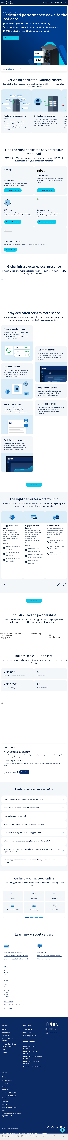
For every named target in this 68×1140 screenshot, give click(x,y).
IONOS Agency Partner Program (30, 1047)
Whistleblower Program (9, 1107)
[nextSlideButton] (64, 917)
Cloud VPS (55, 910)
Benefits (19, 69)
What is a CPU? (41, 952)
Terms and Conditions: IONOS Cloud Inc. (9, 1045)
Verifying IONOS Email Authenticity (9, 1097)
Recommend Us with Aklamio (32, 1067)
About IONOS (6, 1029)
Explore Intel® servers (46, 190)
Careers (4, 1052)
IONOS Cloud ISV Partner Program (31, 1063)
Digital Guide (27, 1032)
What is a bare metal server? (13, 952)
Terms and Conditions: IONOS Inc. (9, 1040)
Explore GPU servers (12, 222)
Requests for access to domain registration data (11, 1115)
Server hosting (34, 910)
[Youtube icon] (57, 1128)
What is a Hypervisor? (44, 959)
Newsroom (5, 1036)
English (47, 3)
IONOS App (5, 1090)
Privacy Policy (6, 1049)
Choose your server (11, 38)
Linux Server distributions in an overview (16, 959)
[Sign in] (65, 3)
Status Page (5, 1104)
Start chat (24, 772)
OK (63, 1136)
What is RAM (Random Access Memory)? (49, 956)
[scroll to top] (63, 69)
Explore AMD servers (12, 190)
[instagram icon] (48, 1128)
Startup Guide (27, 1029)
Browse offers (10, 249)
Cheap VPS (55, 898)
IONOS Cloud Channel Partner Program (32, 1057)
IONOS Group (6, 1032)
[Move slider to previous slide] (59, 585)
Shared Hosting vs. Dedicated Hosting (16, 956)
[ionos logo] (9, 2)
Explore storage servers (46, 222)
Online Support (7, 1080)
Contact (4, 1077)
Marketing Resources (29, 1036)
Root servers (34, 898)
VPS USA (13, 898)
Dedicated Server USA (13, 910)
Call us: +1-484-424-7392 (9, 1093)
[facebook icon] (52, 1128)
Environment (53, 1033)
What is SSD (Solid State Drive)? (13, 1005)
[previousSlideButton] (3, 917)
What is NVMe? (8, 1001)
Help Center (5, 1083)
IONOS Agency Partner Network (30, 1052)
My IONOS (5, 1086)
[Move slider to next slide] (65, 585)
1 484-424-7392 (58, 3)
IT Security (5, 1101)
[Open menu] (2, 2)
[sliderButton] (27, 917)
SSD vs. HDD (8, 1008)
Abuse (4, 1110)
